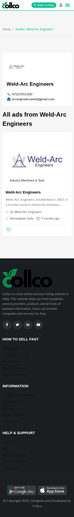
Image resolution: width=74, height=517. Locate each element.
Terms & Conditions (15, 461)
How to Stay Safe (14, 455)
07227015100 (22, 94)
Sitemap (7, 408)
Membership (10, 361)
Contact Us (9, 468)
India (30, 218)
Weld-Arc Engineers (23, 192)
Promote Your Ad (13, 374)
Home (6, 29)
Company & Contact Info (19, 395)
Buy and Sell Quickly (16, 355)
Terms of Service (13, 415)
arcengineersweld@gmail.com (33, 99)
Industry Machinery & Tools (27, 180)
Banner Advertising (15, 368)
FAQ (5, 448)
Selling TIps (10, 348)
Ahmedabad (17, 218)
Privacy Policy (12, 421)
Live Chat (8, 442)
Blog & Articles (12, 401)
